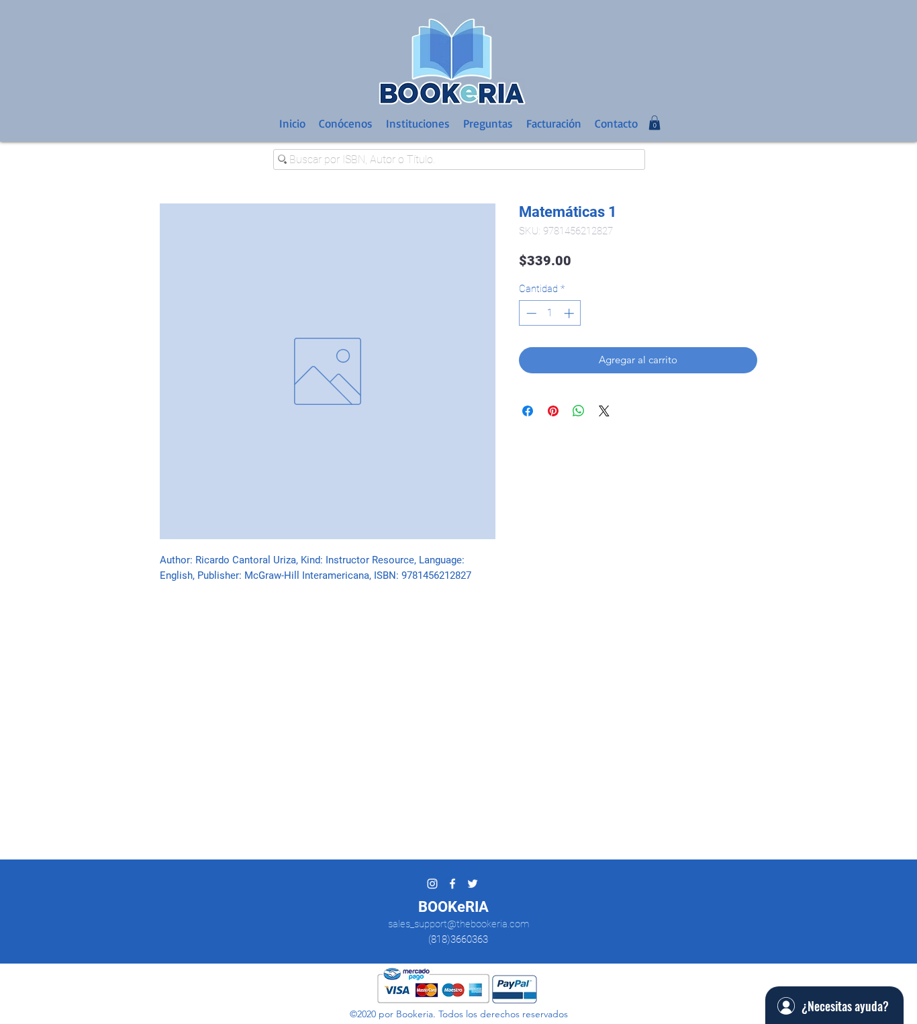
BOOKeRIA (453, 906)
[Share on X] (604, 411)
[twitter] (472, 883)
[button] (654, 122)
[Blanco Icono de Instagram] (432, 883)
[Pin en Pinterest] (553, 411)
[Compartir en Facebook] (528, 411)
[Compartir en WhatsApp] (579, 411)
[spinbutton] (550, 313)
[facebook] (452, 883)
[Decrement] (530, 313)
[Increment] (570, 313)
